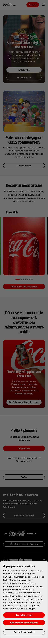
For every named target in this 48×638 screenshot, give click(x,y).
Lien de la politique (25, 609)
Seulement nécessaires (24, 622)
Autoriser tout (24, 615)
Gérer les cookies (24, 632)
